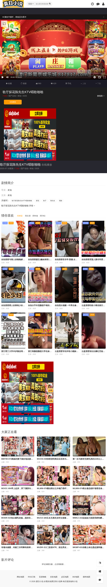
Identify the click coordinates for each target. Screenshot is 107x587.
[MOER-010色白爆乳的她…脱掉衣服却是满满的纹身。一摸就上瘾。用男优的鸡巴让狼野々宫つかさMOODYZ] (17, 505)
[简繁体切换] (100, 563)
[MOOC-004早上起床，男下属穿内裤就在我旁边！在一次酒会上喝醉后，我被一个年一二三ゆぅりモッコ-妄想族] (17, 476)
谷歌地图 (53, 577)
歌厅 (44, 201)
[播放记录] (92, 4)
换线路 (100, 96)
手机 (69, 83)
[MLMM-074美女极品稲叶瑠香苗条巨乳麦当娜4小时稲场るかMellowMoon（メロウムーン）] (89, 476)
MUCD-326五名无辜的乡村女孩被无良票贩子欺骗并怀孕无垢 (63, 518)
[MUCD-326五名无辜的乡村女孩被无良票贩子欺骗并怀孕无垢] (53, 505)
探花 (37, 201)
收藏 (10, 83)
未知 (19, 96)
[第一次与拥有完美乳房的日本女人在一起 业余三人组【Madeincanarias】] (89, 446)
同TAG (42, 216)
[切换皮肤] (100, 571)
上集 (84, 83)
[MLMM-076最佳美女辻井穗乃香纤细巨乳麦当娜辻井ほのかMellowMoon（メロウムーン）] (53, 476)
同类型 (20, 216)
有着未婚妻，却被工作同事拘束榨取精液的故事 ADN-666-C (27, 547)
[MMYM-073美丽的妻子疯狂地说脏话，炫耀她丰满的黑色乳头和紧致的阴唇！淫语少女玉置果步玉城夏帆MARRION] (17, 446)
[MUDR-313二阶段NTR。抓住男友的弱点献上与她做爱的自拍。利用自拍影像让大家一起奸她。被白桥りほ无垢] (53, 535)
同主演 (28, 216)
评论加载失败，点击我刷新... (53, 564)
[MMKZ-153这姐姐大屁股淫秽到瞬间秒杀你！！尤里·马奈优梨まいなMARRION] (89, 505)
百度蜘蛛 (42, 577)
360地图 (75, 577)
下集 (99, 83)
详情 (31, 206)
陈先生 (52, 201)
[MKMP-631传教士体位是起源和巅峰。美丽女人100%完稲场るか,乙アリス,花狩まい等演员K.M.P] (89, 535)
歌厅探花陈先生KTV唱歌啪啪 (20, 164)
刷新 (24, 83)
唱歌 (60, 201)
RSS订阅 (31, 577)
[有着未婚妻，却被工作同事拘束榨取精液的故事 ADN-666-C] (17, 535)
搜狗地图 (86, 577)
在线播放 (13, 102)
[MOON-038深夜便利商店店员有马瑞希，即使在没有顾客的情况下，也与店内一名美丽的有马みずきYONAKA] (53, 446)
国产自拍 (12, 96)
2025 (25, 96)
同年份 (35, 216)
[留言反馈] (98, 4)
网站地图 (20, 577)
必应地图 (65, 577)
